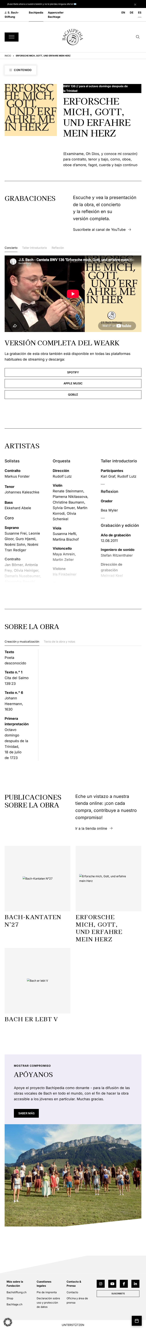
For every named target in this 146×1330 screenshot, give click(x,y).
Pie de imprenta (47, 1292)
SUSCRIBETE (118, 1293)
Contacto (72, 1292)
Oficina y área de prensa (77, 1300)
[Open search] (137, 36)
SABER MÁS (26, 1113)
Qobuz (73, 394)
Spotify (73, 372)
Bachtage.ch (14, 1304)
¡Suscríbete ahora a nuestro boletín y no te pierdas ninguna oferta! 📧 (41, 4)
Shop (10, 1298)
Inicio (8, 55)
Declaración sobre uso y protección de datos (48, 1303)
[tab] (11, 249)
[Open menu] (11, 37)
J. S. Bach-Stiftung (12, 14)
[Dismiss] (139, 3)
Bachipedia (36, 12)
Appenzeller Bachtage (56, 14)
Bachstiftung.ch (17, 1292)
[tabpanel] (73, 327)
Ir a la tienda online (91, 828)
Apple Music (73, 383)
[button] (8, 1322)
